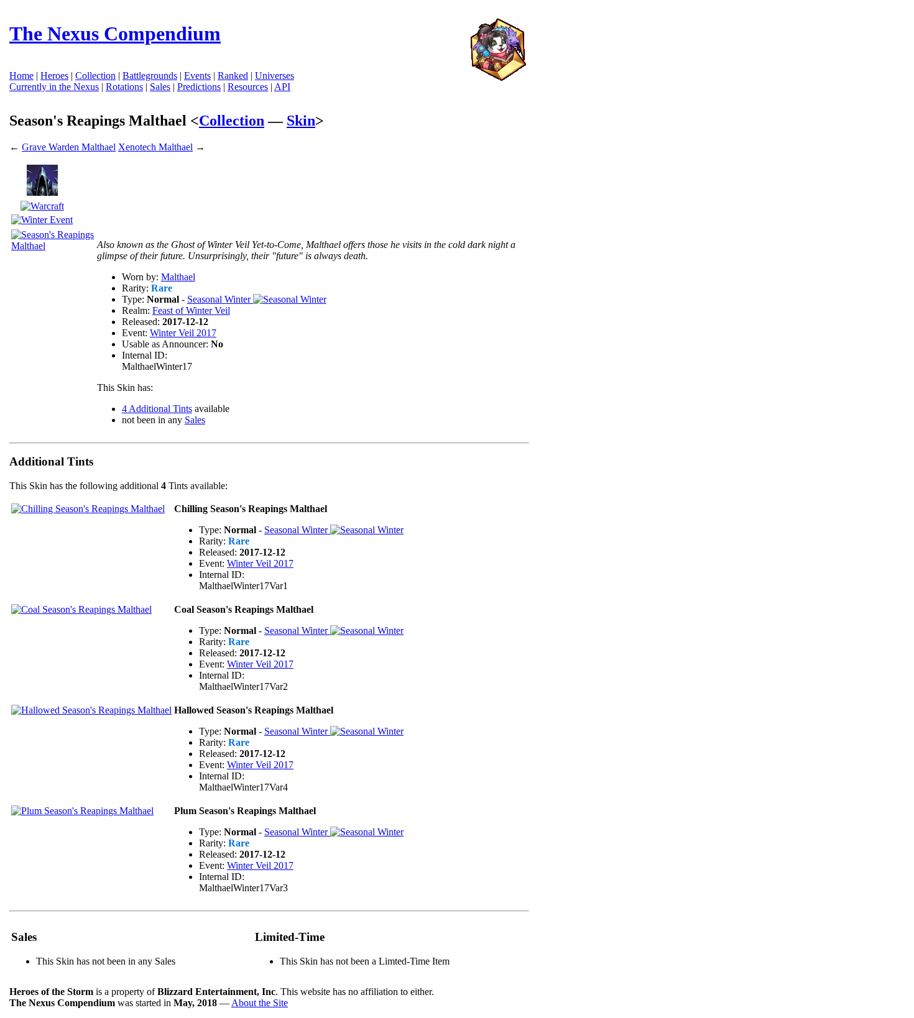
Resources (248, 86)
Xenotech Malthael (155, 147)
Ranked (233, 75)
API (282, 86)
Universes (274, 75)
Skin (301, 120)
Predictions (199, 86)
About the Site (259, 1002)
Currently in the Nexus (54, 86)
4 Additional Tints (157, 408)
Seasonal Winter (220, 299)
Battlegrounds (149, 75)
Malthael (178, 277)
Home (21, 75)
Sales (160, 86)
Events (197, 75)
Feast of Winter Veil (191, 310)
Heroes (54, 75)
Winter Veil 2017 (183, 333)
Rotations (124, 86)
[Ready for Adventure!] (498, 77)
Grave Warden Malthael (69, 147)
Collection (231, 120)
